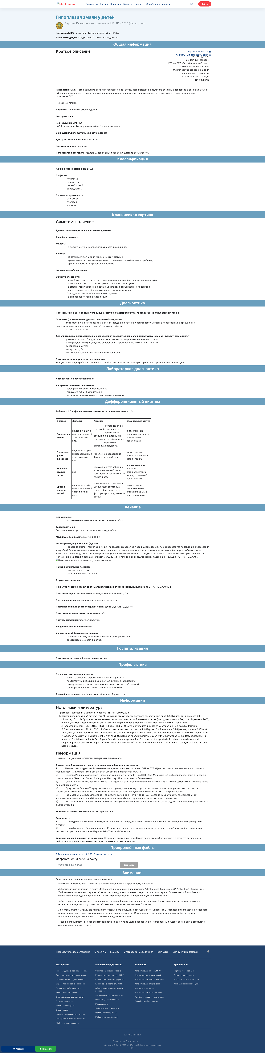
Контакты (162, 951)
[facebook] (208, 952)
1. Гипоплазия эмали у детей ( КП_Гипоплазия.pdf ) (84, 854)
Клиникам (115, 4)
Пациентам (92, 4)
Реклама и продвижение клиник (149, 997)
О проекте (100, 951)
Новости (139, 4)
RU (191, 4)
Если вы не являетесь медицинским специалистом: (84, 879)
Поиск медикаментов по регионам (71, 971)
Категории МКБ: (65, 33)
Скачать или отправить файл (192, 54)
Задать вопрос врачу (65, 1005)
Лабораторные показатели (107, 1008)
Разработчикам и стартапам (186, 979)
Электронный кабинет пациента (70, 1018)
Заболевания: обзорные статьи (109, 995)
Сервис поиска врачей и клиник (70, 984)
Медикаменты (101, 1004)
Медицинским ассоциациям (186, 984)
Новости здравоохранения (107, 999)
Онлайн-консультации (158, 4)
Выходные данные (132, 1035)
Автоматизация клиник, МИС (148, 971)
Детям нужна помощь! (185, 951)
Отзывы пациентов (64, 1001)
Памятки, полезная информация (70, 1014)
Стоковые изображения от (125, 1041)
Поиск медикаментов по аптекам (71, 975)
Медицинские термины (105, 1013)
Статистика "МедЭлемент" (138, 951)
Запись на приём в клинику (68, 988)
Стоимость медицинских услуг (70, 997)
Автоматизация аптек (144, 988)
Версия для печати (198, 51)
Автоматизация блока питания (148, 992)
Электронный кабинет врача (108, 971)
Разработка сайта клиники (146, 1001)
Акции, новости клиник (66, 992)
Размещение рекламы (184, 975)
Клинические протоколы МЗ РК (109, 975)
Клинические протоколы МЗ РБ (109, 984)
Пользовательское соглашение (73, 951)
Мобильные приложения (67, 1023)
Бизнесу (127, 4)
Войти (205, 4)
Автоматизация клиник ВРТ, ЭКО (149, 979)
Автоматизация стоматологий (148, 975)
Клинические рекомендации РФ (109, 979)
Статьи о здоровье (64, 1010)
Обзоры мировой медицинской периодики (109, 989)
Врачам (104, 4)
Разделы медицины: (67, 37)
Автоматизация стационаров (147, 984)
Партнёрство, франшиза (184, 971)
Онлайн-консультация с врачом (70, 979)
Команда (115, 951)
